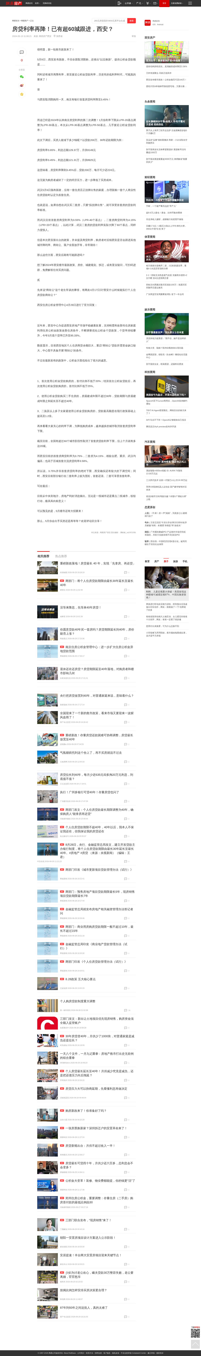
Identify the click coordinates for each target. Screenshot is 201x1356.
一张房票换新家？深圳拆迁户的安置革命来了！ (96, 1128)
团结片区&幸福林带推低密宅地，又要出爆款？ (166, 86)
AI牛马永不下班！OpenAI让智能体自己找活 (166, 420)
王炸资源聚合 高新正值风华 (158, 73)
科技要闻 (150, 372)
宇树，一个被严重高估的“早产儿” (161, 206)
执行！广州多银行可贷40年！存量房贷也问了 (89, 792)
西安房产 (150, 37)
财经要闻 (150, 177)
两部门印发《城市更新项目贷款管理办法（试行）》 (99, 869)
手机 (185, 561)
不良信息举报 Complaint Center (133, 1353)
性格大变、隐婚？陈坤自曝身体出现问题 (164, 348)
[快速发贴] (21, 52)
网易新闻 (156, 21)
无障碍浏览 (47, 3)
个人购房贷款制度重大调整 (77, 1001)
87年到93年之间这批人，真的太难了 (84, 1307)
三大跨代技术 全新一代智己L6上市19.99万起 (166, 480)
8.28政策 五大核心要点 (80, 979)
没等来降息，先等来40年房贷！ (81, 607)
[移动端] (119, 3)
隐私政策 (115, 1353)
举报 (134, 36)
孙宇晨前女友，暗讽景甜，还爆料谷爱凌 (164, 364)
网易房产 (24, 21)
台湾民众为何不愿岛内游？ (158, 567)
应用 (37, 3)
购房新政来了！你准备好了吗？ (86, 1110)
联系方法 (89, 1353)
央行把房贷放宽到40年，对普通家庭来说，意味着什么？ (97, 695)
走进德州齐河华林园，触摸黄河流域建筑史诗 (166, 574)
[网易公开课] (128, 3)
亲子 (166, 561)
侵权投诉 (159, 1353)
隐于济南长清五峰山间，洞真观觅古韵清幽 (165, 581)
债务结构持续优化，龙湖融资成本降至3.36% (166, 66)
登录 (164, 3)
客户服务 (107, 1353)
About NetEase (70, 1353)
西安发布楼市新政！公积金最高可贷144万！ (166, 79)
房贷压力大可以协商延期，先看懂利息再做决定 (96, 1088)
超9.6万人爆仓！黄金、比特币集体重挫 (164, 212)
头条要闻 (150, 101)
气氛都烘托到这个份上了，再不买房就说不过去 (91, 752)
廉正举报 (151, 1353)
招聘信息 (98, 1353)
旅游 (175, 561)
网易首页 (29, 3)
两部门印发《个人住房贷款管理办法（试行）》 (96, 961)
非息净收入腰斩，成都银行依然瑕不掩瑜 (164, 219)
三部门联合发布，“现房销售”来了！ (88, 1220)
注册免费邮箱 (176, 3)
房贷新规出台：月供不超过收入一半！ (90, 1145)
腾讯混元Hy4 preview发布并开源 (161, 426)
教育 (147, 561)
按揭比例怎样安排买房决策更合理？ (83, 1290)
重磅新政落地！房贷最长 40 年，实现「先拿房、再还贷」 (98, 563)
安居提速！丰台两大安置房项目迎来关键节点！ (91, 1255)
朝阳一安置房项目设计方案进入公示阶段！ (88, 1237)
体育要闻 (150, 236)
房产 (156, 561)
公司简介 (80, 1353)
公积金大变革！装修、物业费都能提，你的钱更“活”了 (100, 1180)
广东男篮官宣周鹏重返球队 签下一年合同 (165, 294)
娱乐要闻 (150, 309)
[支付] (148, 3)
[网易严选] (139, 3)
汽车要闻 (150, 441)
